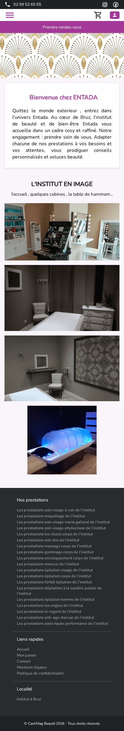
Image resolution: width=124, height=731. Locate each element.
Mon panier (26, 655)
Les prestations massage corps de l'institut (54, 546)
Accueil (23, 649)
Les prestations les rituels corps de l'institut (55, 534)
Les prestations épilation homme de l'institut (56, 599)
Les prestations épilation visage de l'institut (55, 570)
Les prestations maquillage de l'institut (51, 516)
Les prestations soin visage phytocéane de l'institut (61, 528)
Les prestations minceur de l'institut (48, 564)
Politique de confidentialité (40, 673)
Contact (24, 661)
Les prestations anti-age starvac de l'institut (55, 617)
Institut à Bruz (29, 699)
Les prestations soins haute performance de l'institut (62, 623)
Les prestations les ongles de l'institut (50, 605)
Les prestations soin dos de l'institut (48, 540)
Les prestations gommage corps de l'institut (55, 552)
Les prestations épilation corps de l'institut (54, 576)
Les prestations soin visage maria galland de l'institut (63, 522)
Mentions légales (32, 667)
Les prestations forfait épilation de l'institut (54, 582)
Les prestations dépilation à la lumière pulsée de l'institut (59, 590)
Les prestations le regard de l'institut (49, 611)
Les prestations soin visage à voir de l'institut (56, 510)
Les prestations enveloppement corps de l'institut (60, 558)
